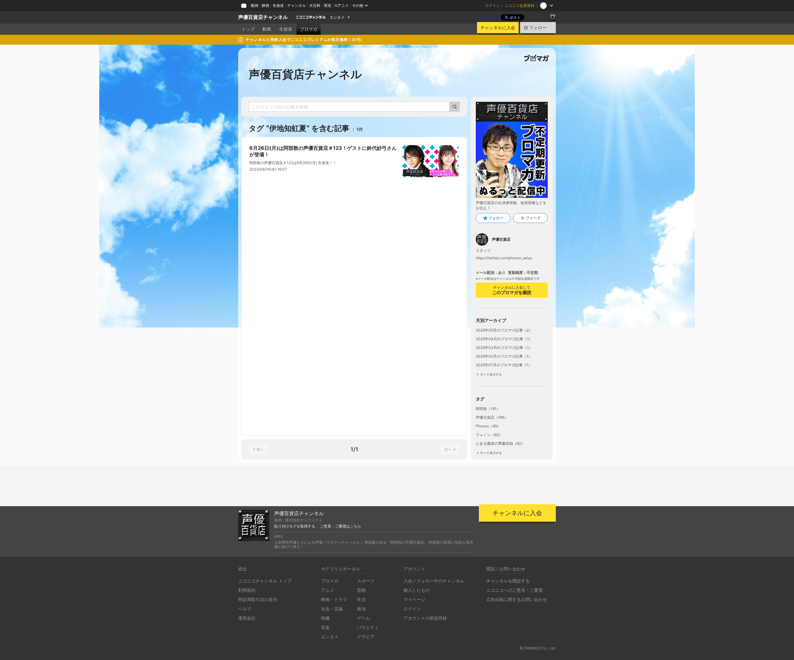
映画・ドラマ (334, 599)
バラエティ (368, 627)
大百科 (314, 5)
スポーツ (365, 580)
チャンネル (296, 5)
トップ (248, 29)
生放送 (278, 5)
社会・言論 (332, 608)
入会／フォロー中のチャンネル (434, 580)
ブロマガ (308, 29)
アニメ (327, 590)
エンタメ (337, 17)
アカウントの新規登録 (425, 618)
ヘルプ (244, 608)
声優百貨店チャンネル (263, 17)
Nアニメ (342, 5)
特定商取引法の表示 (257, 599)
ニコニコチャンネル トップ (265, 580)
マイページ (414, 599)
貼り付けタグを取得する (294, 526)
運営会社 (247, 618)
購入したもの (417, 590)
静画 (265, 5)
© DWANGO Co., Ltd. (538, 648)
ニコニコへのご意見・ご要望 (514, 590)
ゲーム (363, 618)
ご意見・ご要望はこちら (340, 526)
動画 (254, 5)
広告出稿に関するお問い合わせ (516, 599)
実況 (327, 5)
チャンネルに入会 (497, 27)
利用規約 (247, 590)
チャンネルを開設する (508, 580)
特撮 (325, 618)
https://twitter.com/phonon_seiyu (504, 258)
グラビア (365, 636)
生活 (361, 599)
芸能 (361, 590)
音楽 (325, 627)
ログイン (492, 5)
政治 (361, 608)
